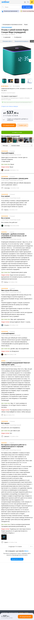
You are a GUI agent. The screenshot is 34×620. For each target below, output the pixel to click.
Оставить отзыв (17, 132)
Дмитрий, (6, 436)
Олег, (5, 354)
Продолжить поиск (17, 559)
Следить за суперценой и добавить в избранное (17, 119)
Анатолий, (6, 170)
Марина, (6, 209)
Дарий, (6, 542)
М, (4, 415)
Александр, (7, 188)
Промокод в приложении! (10, 11)
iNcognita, (6, 325)
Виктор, (6, 282)
